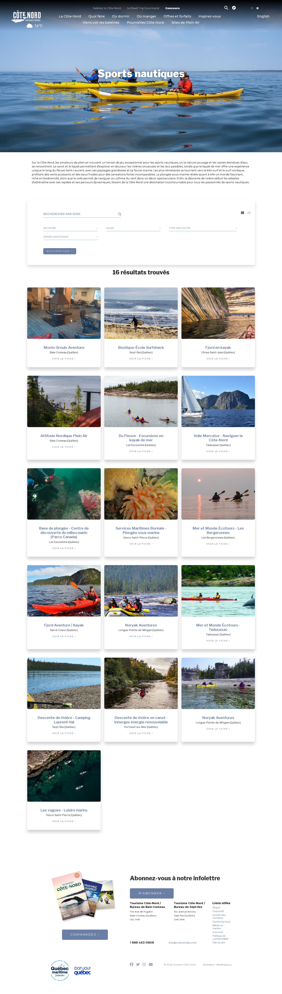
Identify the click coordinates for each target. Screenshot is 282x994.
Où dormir (120, 16)
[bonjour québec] (82, 971)
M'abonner (150, 893)
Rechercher (58, 251)
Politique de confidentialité (220, 937)
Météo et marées (217, 927)
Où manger (146, 16)
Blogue (216, 907)
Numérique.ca (224, 964)
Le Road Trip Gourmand (143, 8)
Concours (172, 8)
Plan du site (218, 942)
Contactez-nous (221, 921)
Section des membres (219, 916)
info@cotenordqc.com (182, 942)
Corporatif (218, 911)
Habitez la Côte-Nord (107, 8)
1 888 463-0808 (142, 942)
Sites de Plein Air (185, 22)
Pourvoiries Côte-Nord (145, 22)
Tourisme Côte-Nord (26, 16)
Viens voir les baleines (101, 22)
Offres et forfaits (177, 16)
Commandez (83, 934)
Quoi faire (96, 16)
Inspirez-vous (209, 16)
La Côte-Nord (70, 16)
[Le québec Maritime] (60, 970)
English (263, 16)
